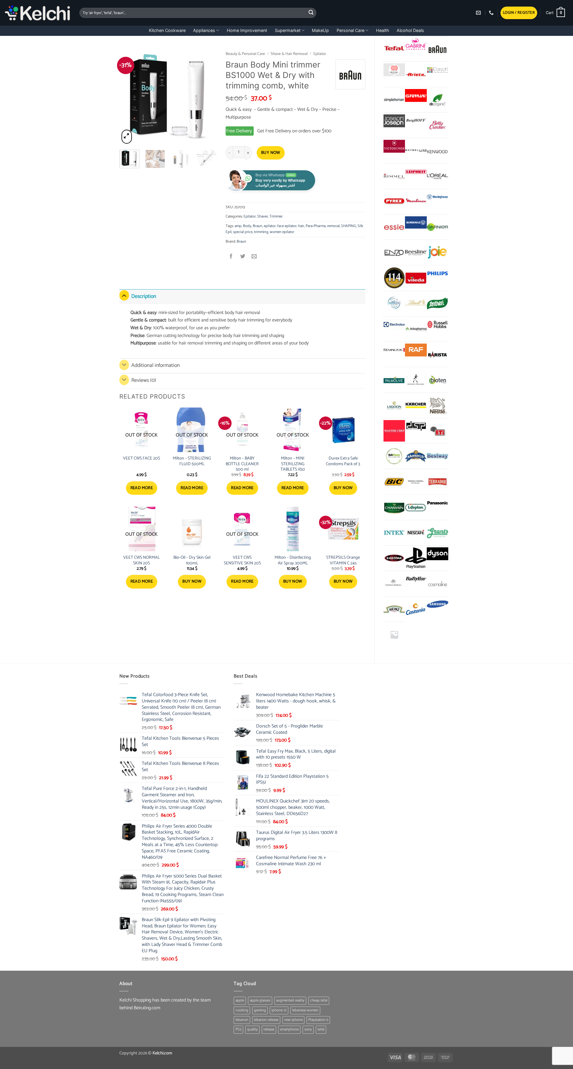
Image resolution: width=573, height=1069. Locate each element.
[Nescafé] (415, 532)
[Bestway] (437, 456)
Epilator (319, 53)
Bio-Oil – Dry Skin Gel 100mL (191, 560)
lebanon (241, 1020)
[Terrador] (437, 481)
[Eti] (437, 430)
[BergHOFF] (415, 121)
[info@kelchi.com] (479, 13)
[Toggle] (124, 295)
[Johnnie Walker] (415, 379)
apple (239, 1000)
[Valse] (394, 70)
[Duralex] (394, 303)
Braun (257, 226)
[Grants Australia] (437, 532)
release (269, 1029)
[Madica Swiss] (415, 481)
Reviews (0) (143, 380)
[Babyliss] (415, 579)
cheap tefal (318, 1000)
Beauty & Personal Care (245, 53)
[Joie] (437, 252)
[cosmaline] (437, 583)
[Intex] (394, 532)
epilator (270, 226)
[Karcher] (415, 405)
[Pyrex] (394, 201)
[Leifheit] (415, 171)
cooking (241, 1010)
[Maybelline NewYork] (415, 150)
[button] (518, 13)
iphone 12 (279, 1010)
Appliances (204, 30)
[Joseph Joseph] (394, 121)
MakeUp (320, 30)
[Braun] (437, 48)
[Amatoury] (394, 277)
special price (242, 232)
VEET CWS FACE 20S (141, 458)
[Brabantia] (394, 634)
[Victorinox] (394, 146)
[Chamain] (394, 507)
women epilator (282, 232)
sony (308, 1029)
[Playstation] (415, 558)
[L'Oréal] (437, 176)
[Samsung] (437, 605)
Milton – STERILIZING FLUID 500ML (192, 461)
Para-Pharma (316, 226)
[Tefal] (394, 48)
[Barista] (437, 354)
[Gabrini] (415, 44)
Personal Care (350, 30)
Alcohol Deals (410, 30)
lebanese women (305, 1010)
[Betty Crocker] (437, 125)
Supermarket (288, 30)
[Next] (207, 96)
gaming (260, 1010)
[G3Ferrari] (415, 95)
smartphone (289, 1029)
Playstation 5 (318, 1020)
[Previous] (129, 96)
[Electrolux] (394, 324)
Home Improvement (247, 30)
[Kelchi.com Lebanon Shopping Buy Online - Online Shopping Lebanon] (37, 13)
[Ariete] (415, 74)
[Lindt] (415, 303)
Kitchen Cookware (167, 30)
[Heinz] (394, 609)
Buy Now (270, 152)
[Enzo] (394, 252)
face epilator (287, 226)
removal (333, 226)
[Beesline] (415, 252)
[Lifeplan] (415, 507)
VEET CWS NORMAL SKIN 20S (141, 560)
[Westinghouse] (437, 197)
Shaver (262, 216)
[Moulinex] (415, 201)
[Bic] (394, 481)
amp (238, 226)
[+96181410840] (492, 13)
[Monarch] (415, 456)
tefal (321, 1029)
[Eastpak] (394, 558)
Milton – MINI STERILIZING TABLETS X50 (293, 464)
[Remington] (394, 350)
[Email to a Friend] (254, 257)
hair (301, 226)
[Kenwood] (437, 150)
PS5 (238, 1029)
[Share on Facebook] (231, 257)
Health (382, 30)
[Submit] (311, 13)
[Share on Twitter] (243, 257)
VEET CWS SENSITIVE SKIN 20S (242, 560)
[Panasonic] (437, 503)
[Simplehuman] (394, 99)
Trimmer (276, 216)
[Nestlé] (437, 405)
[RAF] (415, 350)
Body (247, 226)
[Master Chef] (394, 430)
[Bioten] (437, 379)
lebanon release (266, 1020)
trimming (261, 232)
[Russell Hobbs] (437, 324)
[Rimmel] (394, 176)
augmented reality (290, 1000)
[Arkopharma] (415, 328)
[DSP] (415, 426)
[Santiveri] (437, 303)
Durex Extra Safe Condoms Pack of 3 (343, 461)
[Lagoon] (394, 405)
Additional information (155, 365)
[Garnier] (437, 227)
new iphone (293, 1020)
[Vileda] (415, 277)
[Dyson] (437, 554)
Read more (141, 488)
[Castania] (415, 609)
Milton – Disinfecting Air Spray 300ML (293, 560)
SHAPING (348, 226)
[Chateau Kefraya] (394, 583)
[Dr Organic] (437, 99)
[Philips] (437, 273)
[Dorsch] (437, 70)
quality (252, 1029)
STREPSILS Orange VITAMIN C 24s (343, 560)
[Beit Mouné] (394, 456)
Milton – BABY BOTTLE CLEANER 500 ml (242, 464)
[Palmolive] (394, 379)
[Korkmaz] (415, 223)
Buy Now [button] (343, 488)
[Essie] (394, 227)
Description (143, 296)
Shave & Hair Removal (289, 53)
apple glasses (260, 1000)
